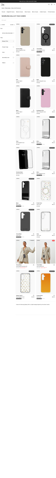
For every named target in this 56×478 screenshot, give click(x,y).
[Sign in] (49, 4)
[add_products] (33, 49)
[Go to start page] (2, 5)
